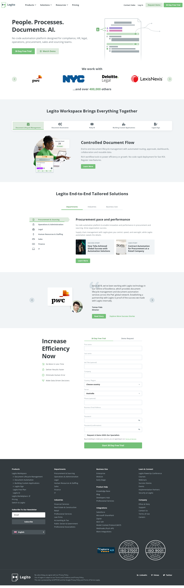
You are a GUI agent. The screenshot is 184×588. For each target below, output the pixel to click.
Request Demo (154, 5)
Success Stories (145, 483)
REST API (100, 522)
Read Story (99, 316)
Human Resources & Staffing (66, 483)
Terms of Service (130, 439)
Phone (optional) (90, 398)
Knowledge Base (103, 491)
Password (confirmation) (92, 425)
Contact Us (143, 510)
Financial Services (61, 504)
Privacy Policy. (79, 577)
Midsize (99, 476)
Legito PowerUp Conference (150, 473)
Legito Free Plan (19, 489)
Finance (57, 489)
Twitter (169, 575)
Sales (56, 486)
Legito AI (16, 493)
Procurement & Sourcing (64, 473)
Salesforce (100, 512)
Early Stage (101, 480)
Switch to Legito (18, 502)
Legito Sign (19, 486)
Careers (142, 517)
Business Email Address (92, 407)
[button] (14, 79)
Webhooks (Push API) (105, 528)
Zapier (99, 518)
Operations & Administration (66, 476)
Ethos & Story (144, 504)
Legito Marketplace (20, 496)
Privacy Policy (63, 575)
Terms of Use (144, 514)
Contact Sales (129, 5)
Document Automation (24, 480)
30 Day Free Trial (173, 5)
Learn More (88, 166)
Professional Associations (64, 527)
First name (88, 344)
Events (141, 486)
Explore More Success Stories (122, 316)
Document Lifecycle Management (29, 476)
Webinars (143, 480)
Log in (140, 5)
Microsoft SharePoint (105, 515)
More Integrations (103, 531)
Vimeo (156, 575)
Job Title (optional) (90, 362)
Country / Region (90, 380)
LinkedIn (143, 575)
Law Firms (58, 517)
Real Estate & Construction (65, 507)
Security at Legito (146, 493)
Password (87, 416)
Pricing (15, 499)
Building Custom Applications (27, 483)
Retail (56, 510)
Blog (98, 494)
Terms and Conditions (63, 577)
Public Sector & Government (66, 523)
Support (142, 507)
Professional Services (63, 514)
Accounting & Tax (61, 520)
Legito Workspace (19, 473)
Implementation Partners (149, 489)
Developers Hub (103, 497)
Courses (142, 476)
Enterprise (100, 473)
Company (87, 371)
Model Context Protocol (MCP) (108, 525)
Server (86, 389)
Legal (56, 480)
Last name (87, 353)
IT (55, 493)
